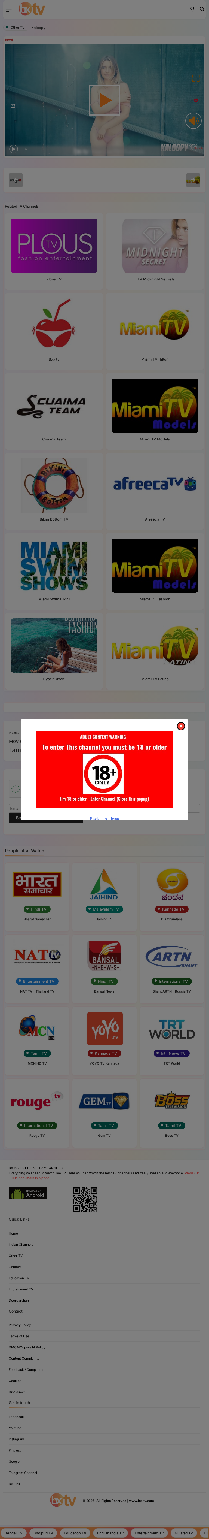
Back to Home (104, 819)
